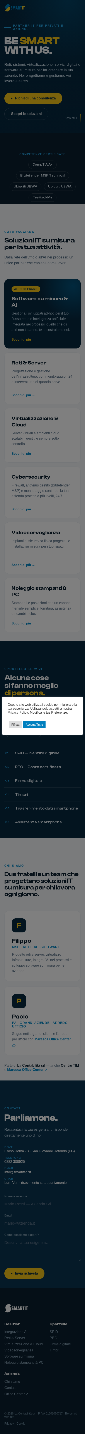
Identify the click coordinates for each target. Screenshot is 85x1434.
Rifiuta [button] (15, 724)
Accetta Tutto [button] (34, 724)
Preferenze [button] (59, 712)
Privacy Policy (18, 712)
